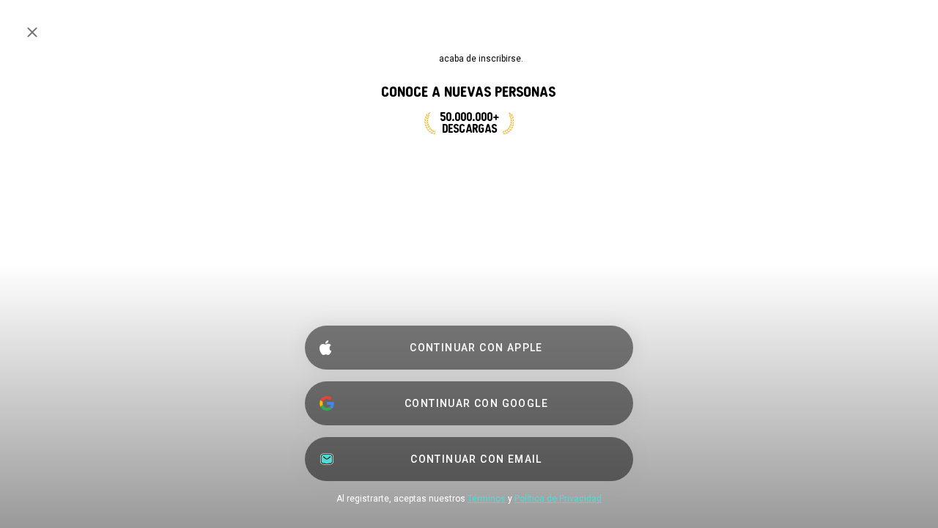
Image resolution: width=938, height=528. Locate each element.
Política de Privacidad (558, 499)
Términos (487, 499)
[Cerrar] (32, 32)
